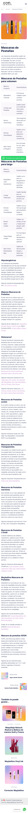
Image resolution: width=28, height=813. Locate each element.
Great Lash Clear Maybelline (10, 481)
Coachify (3, 802)
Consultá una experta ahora (15, 158)
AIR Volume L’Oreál (10, 285)
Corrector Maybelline (14, 790)
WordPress (20, 802)
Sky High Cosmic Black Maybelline (12, 393)
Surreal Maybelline (17, 616)
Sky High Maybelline (18, 382)
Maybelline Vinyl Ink (14, 761)
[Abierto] (26, 4)
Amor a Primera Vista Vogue (10, 384)
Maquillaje (4, 43)
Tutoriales (18, 724)
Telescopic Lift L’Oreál (8, 380)
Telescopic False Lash (8, 568)
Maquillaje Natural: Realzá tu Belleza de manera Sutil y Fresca (14, 729)
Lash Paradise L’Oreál (16, 566)
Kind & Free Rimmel (18, 391)
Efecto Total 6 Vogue (13, 326)
